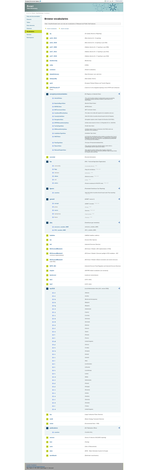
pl (54, 383)
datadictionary (54, 74)
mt (55, 377)
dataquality (53, 78)
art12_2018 (53, 42)
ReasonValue (57, 146)
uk (55, 409)
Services (29, 34)
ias (51, 240)
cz (55, 315)
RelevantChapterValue (60, 150)
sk (55, 402)
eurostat (52, 157)
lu (54, 370)
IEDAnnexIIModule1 (56, 249)
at (54, 296)
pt (54, 386)
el (54, 328)
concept (56, 203)
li (54, 364)
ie (54, 354)
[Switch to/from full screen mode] (113, 1)
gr (55, 344)
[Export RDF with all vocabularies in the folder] (119, 94)
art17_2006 (53, 47)
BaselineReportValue (59, 103)
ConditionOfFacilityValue (61, 113)
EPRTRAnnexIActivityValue (61, 122)
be (55, 302)
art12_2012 (53, 38)
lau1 (51, 279)
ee (55, 325)
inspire (52, 270)
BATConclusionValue (60, 109)
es (55, 331)
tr (54, 406)
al (54, 292)
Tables (28, 22)
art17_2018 (53, 56)
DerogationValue (58, 119)
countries (56, 192)
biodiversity (53, 60)
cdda (51, 65)
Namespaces (30, 37)
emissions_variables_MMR (61, 227)
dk (55, 322)
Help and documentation (33, 16)
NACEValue (57, 136)
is (54, 357)
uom (51, 446)
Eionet (33, 13)
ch (55, 309)
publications (54, 428)
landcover (53, 275)
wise (51, 451)
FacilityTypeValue (59, 126)
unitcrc (56, 183)
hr (55, 347)
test (51, 442)
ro (55, 390)
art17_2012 (53, 51)
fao (51, 161)
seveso (52, 437)
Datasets (29, 19)
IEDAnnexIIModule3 (56, 253)
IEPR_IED (53, 266)
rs (54, 393)
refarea (56, 176)
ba (55, 299)
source (56, 210)
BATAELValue (57, 106)
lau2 (51, 284)
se (55, 396)
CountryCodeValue (59, 116)
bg (55, 305)
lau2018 (52, 288)
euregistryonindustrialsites (58, 94)
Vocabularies (30, 31)
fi (54, 335)
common (52, 69)
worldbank (53, 455)
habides (52, 235)
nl (54, 380)
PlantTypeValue (58, 142)
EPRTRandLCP (55, 87)
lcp (51, 414)
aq (50, 33)
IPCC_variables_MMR (60, 230)
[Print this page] (111, 1)
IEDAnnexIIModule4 (56, 259)
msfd (51, 419)
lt (54, 367)
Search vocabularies (52, 28)
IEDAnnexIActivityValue (60, 129)
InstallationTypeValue (60, 133)
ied (51, 244)
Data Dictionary (39, 13)
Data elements (31, 25)
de (55, 318)
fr (54, 338)
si (54, 399)
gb (55, 341)
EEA (33, 1)
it (54, 360)
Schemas (29, 28)
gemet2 (52, 199)
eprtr (51, 83)
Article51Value (58, 98)
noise (51, 423)
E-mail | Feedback (31, 465)
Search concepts (65, 28)
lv (54, 373)
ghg (51, 222)
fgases (52, 188)
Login (107, 1)
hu (55, 351)
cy (55, 312)
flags (55, 169)
